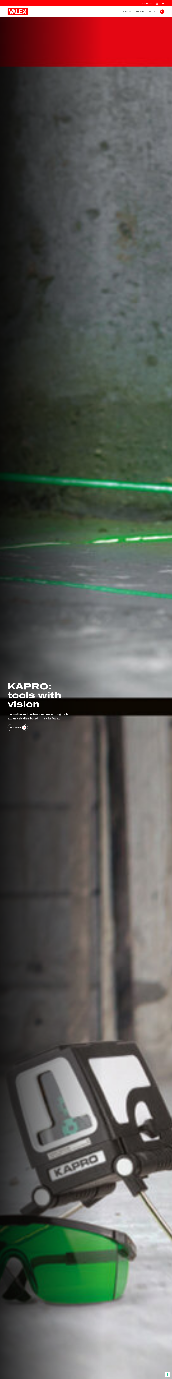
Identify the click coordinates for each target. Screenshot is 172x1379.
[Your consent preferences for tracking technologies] (167, 1374)
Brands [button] (152, 11)
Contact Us (147, 3)
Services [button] (140, 11)
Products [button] (127, 11)
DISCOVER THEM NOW (21, 727)
